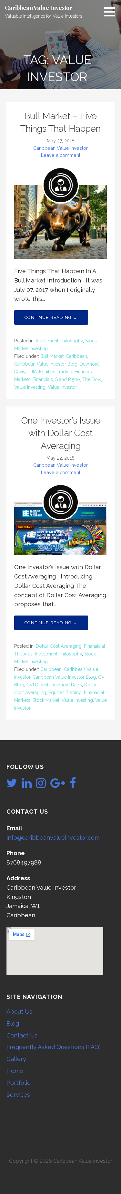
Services (18, 1094)
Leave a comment (60, 155)
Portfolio (18, 1082)
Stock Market (46, 700)
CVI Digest (37, 684)
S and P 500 (67, 379)
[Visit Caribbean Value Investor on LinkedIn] (27, 785)
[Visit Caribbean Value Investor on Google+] (57, 785)
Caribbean (76, 356)
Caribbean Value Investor (38, 8)
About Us (19, 1011)
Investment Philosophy (59, 340)
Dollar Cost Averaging (59, 646)
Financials (43, 379)
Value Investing (29, 387)
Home (14, 1070)
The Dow (91, 379)
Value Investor (62, 387)
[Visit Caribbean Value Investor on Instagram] (41, 785)
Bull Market (52, 356)
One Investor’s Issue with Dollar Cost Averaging (60, 433)
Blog (12, 1023)
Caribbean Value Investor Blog (45, 364)
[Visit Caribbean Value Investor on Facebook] (72, 785)
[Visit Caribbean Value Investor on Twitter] (11, 785)
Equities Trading (55, 371)
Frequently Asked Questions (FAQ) (53, 1047)
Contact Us (21, 1035)
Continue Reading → (51, 317)
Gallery (16, 1058)
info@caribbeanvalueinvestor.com (53, 837)
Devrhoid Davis (66, 684)
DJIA (32, 371)
